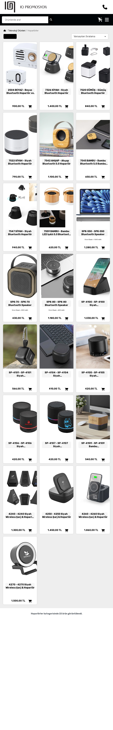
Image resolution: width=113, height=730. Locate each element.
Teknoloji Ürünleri (16, 30)
